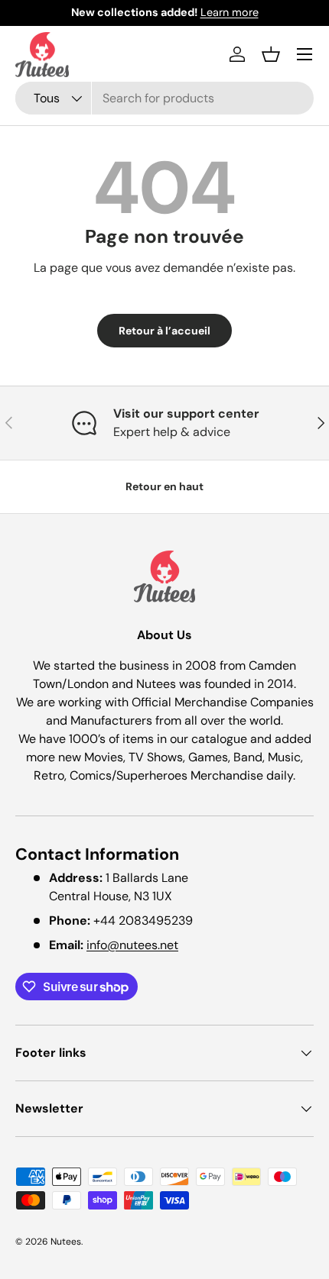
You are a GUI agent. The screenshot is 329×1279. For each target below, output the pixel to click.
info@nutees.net (132, 945)
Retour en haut (164, 486)
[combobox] (164, 98)
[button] (271, 54)
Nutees (65, 1241)
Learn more (229, 12)
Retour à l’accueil (164, 331)
